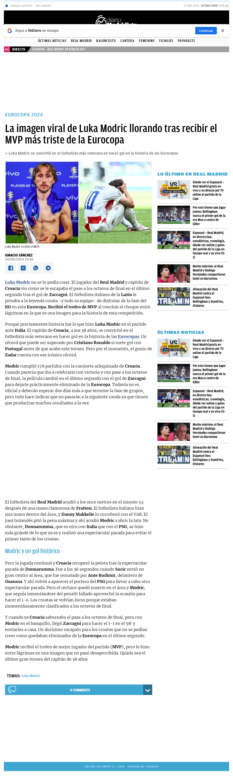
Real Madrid (81, 41)
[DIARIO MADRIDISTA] (116, 16)
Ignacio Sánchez (19, 255)
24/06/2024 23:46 (19, 259)
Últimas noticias (52, 41)
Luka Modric (30, 676)
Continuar (206, 31)
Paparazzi (186, 41)
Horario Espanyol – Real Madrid (30, 6)
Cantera (127, 41)
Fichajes (166, 41)
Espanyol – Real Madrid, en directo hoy (58, 49)
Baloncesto (106, 41)
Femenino (147, 41)
